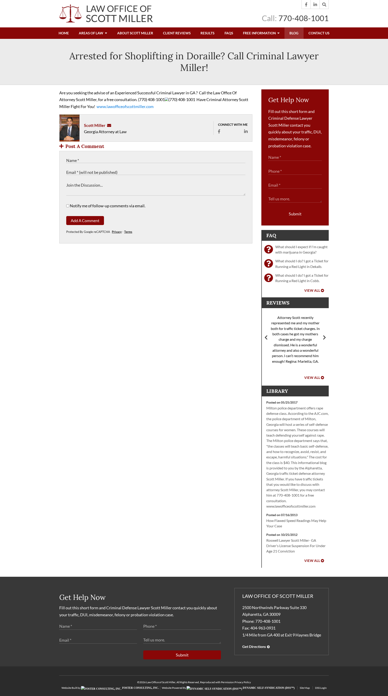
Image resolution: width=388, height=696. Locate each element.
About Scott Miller (135, 33)
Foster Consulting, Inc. (140, 687)
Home (64, 33)
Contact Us (319, 33)
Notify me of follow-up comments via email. (107, 205)
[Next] (324, 338)
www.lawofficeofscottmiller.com (125, 106)
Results (207, 33)
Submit (295, 213)
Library (277, 391)
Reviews (277, 303)
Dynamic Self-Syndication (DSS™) (268, 687)
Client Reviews (177, 33)
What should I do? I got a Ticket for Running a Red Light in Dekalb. (301, 263)
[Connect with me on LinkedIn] (246, 131)
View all (312, 290)
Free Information (259, 33)
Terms (128, 232)
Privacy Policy (242, 682)
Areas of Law (91, 33)
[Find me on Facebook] (219, 131)
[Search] (324, 4)
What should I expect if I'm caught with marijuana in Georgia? (301, 249)
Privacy (117, 232)
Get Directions (254, 646)
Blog (293, 33)
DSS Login (321, 687)
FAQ (271, 235)
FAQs (229, 33)
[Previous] (266, 338)
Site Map (305, 687)
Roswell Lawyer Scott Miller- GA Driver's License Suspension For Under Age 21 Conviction (296, 545)
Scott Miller (94, 125)
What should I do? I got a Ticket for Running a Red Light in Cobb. (301, 278)
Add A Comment (85, 220)
